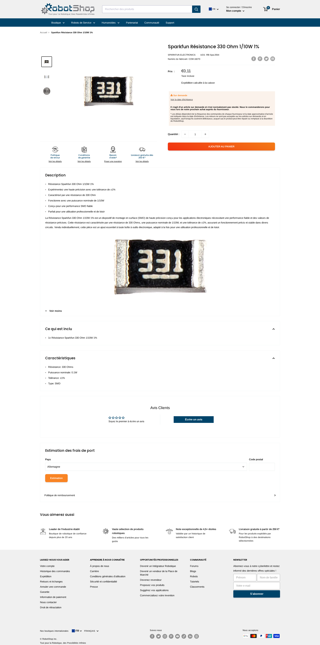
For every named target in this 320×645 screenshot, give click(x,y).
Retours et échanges (51, 581)
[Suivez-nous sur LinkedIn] (190, 636)
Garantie (44, 591)
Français (90, 631)
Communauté (151, 22)
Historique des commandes (55, 571)
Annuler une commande (53, 586)
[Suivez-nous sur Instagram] (164, 636)
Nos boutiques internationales (54, 631)
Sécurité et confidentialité (103, 581)
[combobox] (147, 9)
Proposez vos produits (152, 585)
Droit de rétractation (50, 607)
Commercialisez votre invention (157, 595)
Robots (194, 576)
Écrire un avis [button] (193, 419)
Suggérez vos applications (154, 590)
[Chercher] (196, 9)
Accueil (43, 32)
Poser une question (113, 161)
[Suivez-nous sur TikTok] (184, 636)
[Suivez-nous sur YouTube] (177, 636)
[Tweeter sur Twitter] (266, 58)
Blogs (193, 571)
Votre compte (47, 566)
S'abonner (256, 593)
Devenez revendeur (151, 579)
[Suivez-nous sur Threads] (196, 636)
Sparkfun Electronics (182, 55)
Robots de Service (81, 22)
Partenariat (132, 22)
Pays (48, 459)
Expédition (45, 576)
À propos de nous (99, 566)
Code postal (256, 459)
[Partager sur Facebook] (253, 58)
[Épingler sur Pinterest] (260, 58)
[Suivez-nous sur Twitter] (158, 636)
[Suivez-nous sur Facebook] (152, 636)
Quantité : (173, 134)
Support (170, 22)
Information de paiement (53, 597)
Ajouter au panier (221, 146)
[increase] (205, 134)
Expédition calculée (191, 82)
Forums (194, 566)
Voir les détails (55, 161)
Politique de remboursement (59, 495)
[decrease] (185, 134)
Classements (197, 586)
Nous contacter (48, 602)
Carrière (94, 571)
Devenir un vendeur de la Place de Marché (158, 573)
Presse (94, 586)
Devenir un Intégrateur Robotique (158, 566)
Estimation (56, 478)
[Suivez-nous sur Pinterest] (171, 636)
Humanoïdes (109, 22)
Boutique (56, 22)
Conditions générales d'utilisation (107, 576)
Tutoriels (194, 581)
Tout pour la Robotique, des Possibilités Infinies (63, 643)
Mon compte (234, 10)
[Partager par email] (272, 58)
